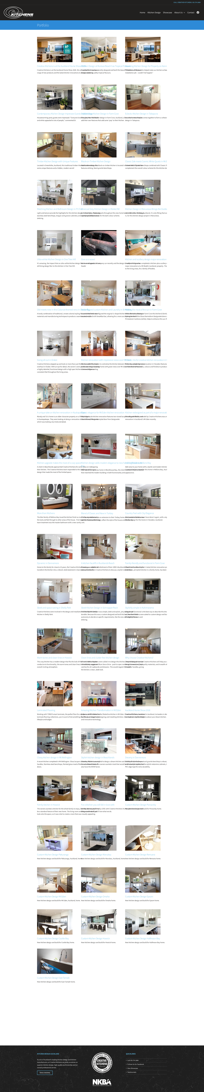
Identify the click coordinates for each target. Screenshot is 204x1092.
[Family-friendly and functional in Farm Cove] (143, 546)
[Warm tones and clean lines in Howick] (54, 641)
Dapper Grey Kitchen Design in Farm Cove (100, 113)
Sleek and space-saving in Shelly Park (54, 607)
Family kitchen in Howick (48, 804)
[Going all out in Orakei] (54, 343)
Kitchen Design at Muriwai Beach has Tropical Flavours (106, 66)
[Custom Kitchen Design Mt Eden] (54, 880)
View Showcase (132, 1068)
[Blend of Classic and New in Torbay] (99, 496)
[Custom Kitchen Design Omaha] (99, 880)
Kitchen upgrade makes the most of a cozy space (59, 462)
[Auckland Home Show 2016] (143, 693)
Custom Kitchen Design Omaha (95, 896)
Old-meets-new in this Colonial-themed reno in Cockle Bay (63, 309)
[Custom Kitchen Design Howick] (99, 922)
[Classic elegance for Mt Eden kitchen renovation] (99, 396)
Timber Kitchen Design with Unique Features (57, 161)
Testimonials (131, 1072)
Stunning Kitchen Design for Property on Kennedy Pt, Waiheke (153, 66)
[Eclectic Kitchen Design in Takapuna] (143, 97)
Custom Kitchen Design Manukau (96, 854)
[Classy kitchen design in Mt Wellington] (54, 741)
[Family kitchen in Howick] (54, 788)
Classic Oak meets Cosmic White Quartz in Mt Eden (148, 161)
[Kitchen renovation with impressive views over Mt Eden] (99, 343)
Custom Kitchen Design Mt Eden (51, 896)
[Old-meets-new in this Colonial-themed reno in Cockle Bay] (54, 293)
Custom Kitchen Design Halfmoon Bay (142, 938)
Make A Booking (45, 1073)
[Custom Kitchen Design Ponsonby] (143, 788)
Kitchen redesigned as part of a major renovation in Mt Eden (152, 412)
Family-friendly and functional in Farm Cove (145, 563)
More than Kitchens (46, 513)
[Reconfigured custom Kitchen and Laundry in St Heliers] (99, 293)
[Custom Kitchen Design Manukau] (99, 838)
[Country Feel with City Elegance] (143, 496)
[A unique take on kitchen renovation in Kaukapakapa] (54, 396)
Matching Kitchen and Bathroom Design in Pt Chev (60, 209)
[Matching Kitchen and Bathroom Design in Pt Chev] (54, 192)
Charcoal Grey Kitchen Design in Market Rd (100, 209)
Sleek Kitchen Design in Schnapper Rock (99, 607)
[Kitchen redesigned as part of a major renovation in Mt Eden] (143, 396)
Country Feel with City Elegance (139, 513)
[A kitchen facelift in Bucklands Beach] (99, 546)
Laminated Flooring (46, 710)
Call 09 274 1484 (132, 1060)
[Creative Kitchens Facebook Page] (198, 12)
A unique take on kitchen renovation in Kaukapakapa (61, 412)
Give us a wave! (88, 259)
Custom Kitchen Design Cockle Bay (53, 938)
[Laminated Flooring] (54, 693)
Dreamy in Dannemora (135, 757)
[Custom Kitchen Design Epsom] (143, 880)
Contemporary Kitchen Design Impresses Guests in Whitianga (65, 113)
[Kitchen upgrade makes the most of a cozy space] (54, 446)
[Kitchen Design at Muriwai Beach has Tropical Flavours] (99, 49)
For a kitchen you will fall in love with (97, 804)
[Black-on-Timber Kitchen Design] (99, 144)
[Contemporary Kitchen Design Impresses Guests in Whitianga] (54, 97)
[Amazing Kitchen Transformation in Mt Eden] (99, 693)
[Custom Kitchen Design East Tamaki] (54, 961)
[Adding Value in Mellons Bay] (143, 446)
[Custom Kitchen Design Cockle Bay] (54, 922)
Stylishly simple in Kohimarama (139, 607)
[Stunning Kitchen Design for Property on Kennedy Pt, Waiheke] (143, 49)
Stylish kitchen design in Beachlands (97, 757)
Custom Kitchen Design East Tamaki (53, 977)
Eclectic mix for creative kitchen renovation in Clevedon (150, 359)
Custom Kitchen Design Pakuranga (52, 854)
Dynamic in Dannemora (48, 563)
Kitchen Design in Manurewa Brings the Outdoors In (148, 209)
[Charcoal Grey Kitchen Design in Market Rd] (99, 192)
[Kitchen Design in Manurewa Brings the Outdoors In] (143, 192)
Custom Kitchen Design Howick (95, 938)
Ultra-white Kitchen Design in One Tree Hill (56, 259)
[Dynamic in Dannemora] (54, 546)
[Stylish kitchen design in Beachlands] (99, 741)
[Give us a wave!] (99, 242)
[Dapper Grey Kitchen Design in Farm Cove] (99, 97)
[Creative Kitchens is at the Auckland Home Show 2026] (54, 49)
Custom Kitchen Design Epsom (139, 896)
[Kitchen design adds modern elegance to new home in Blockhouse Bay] (99, 446)
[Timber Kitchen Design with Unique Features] (54, 144)
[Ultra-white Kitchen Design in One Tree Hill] (54, 242)
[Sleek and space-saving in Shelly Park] (54, 591)
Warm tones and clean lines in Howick (54, 657)
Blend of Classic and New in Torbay (97, 513)
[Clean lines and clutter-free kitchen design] (99, 641)
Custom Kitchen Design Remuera (140, 854)
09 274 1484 (196, 2)
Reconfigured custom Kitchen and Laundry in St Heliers (106, 309)
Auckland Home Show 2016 (137, 710)
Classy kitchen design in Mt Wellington (54, 757)
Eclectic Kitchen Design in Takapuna (141, 113)
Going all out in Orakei (47, 359)
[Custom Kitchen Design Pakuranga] (54, 838)
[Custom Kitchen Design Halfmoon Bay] (143, 922)
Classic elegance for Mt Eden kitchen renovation (102, 412)
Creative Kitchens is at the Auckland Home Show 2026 (61, 66)
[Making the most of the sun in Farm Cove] (143, 293)
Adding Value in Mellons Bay (138, 462)
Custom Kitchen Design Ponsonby (140, 804)
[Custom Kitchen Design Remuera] (143, 838)
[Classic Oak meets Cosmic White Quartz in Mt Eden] (143, 144)
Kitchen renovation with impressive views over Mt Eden (106, 359)
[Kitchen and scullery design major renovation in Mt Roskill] (143, 242)
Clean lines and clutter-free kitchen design (100, 657)
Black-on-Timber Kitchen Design (95, 161)
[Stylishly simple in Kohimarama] (143, 591)
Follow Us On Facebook (135, 1064)
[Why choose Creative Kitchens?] (143, 641)
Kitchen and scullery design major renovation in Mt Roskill (151, 259)
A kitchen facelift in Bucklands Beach (98, 563)
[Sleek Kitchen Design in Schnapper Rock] (99, 591)
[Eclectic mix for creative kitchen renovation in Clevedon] (143, 343)
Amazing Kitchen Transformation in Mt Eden (101, 710)
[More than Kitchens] (54, 496)
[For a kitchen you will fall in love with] (99, 788)
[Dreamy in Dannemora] (143, 741)
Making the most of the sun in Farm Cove (143, 309)
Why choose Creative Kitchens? (139, 657)
